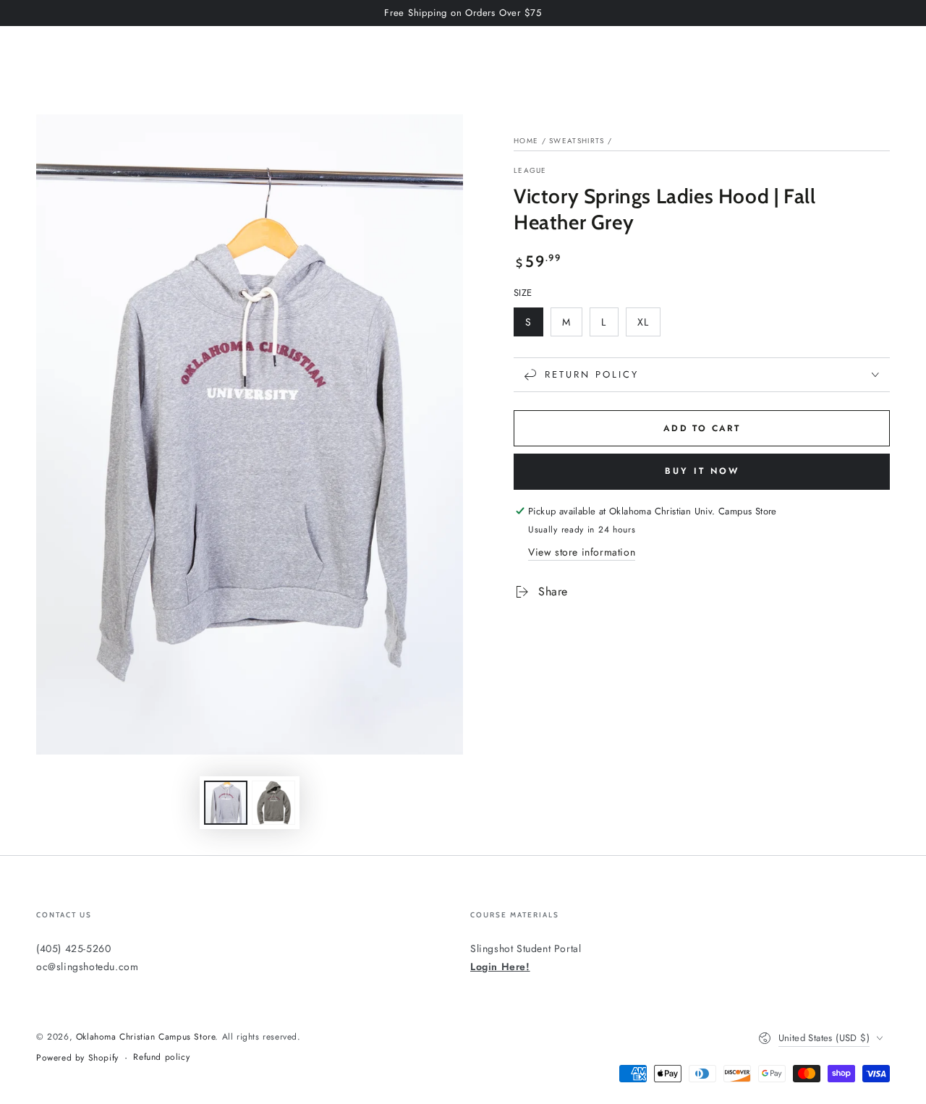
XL (648, 325)
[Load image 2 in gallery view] (273, 803)
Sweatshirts (576, 140)
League (530, 171)
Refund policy (161, 1057)
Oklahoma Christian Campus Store (146, 1036)
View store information (581, 552)
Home (526, 140)
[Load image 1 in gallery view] (225, 803)
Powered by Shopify (77, 1058)
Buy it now (702, 470)
